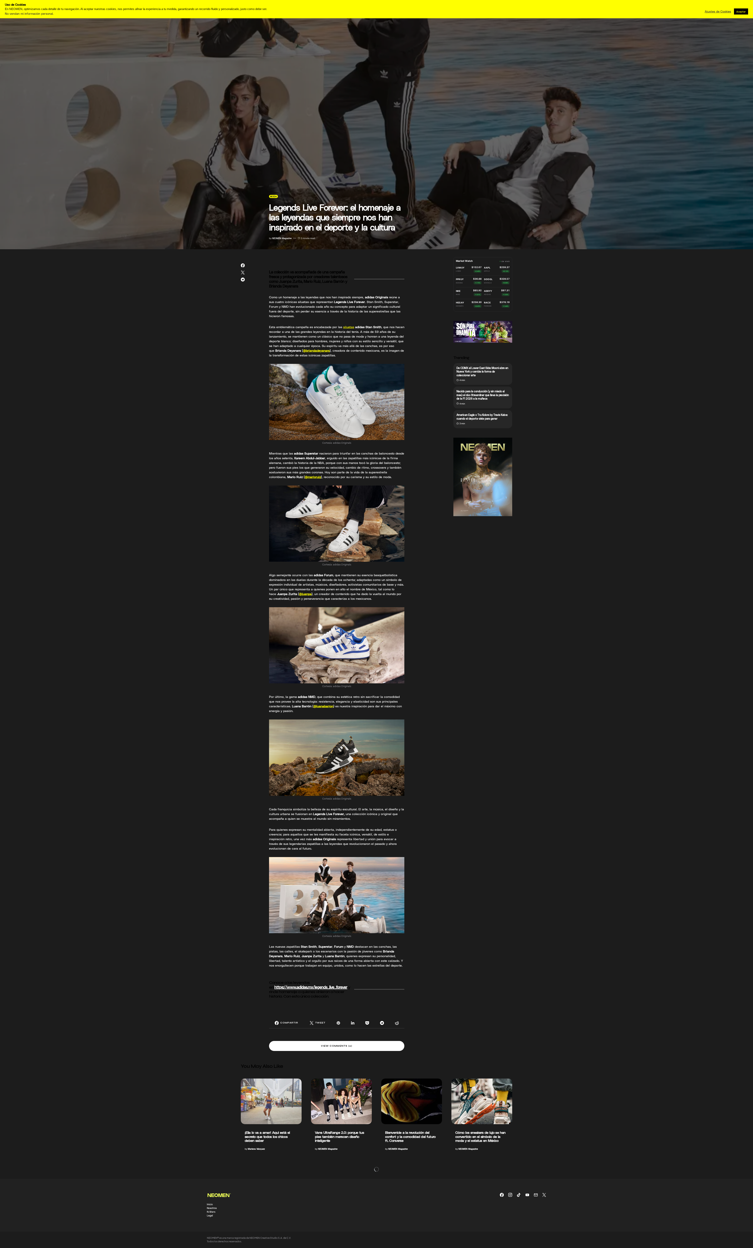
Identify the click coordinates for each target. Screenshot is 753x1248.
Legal (210, 1215)
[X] (544, 1195)
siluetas (348, 327)
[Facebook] (502, 1195)
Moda (273, 196)
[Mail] (536, 1195)
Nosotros (212, 1208)
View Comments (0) (336, 1046)
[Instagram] (510, 1195)
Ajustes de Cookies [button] (718, 11)
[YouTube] (527, 1195)
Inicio (210, 1204)
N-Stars (211, 1211)
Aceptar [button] (741, 11)
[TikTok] (519, 1195)
